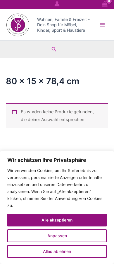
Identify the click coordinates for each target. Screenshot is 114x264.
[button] (54, 49)
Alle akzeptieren (57, 219)
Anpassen (57, 235)
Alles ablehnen (57, 251)
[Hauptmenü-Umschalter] (102, 24)
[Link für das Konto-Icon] (57, 3)
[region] (57, 207)
